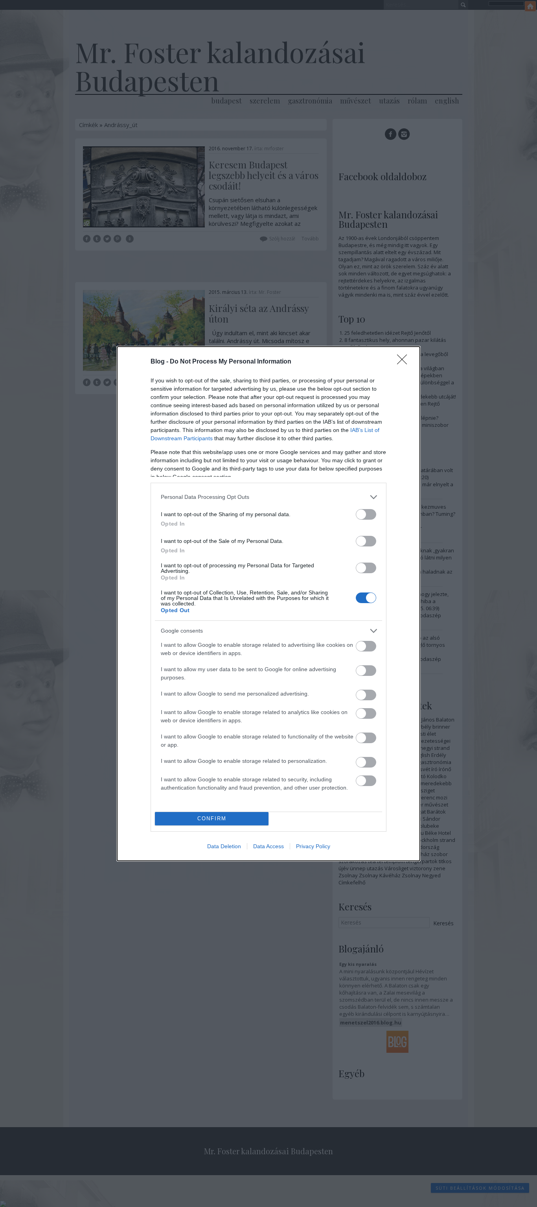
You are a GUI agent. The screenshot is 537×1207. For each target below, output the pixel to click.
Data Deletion (224, 846)
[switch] (366, 514)
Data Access (268, 846)
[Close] (404, 361)
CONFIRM (211, 818)
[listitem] (268, 497)
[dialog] (268, 604)
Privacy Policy (313, 846)
